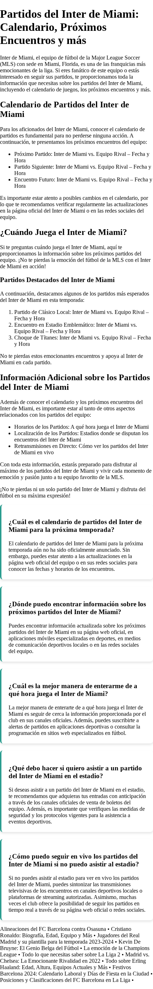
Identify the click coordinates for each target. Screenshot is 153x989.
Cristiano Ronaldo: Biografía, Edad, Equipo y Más (65, 932)
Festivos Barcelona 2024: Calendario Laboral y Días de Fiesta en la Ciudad (74, 970)
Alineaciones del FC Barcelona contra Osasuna (53, 929)
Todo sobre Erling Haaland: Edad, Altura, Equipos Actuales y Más (73, 964)
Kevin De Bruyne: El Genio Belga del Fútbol (70, 945)
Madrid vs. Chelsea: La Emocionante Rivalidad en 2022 (74, 957)
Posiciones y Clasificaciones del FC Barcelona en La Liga (65, 980)
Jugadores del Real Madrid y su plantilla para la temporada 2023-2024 (69, 938)
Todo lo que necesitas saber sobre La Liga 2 (71, 954)
